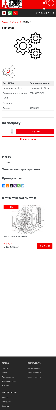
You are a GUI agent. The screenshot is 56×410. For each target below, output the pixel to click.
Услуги (4, 373)
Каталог (15, 22)
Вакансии (5, 406)
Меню (5, 363)
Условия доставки (34, 373)
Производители (8, 377)
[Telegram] (22, 185)
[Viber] (15, 185)
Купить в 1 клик (28, 139)
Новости (5, 398)
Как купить (34, 363)
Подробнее (44, 246)
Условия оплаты (33, 369)
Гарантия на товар (34, 377)
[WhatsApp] (19, 185)
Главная (5, 22)
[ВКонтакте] (3, 185)
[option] (28, 46)
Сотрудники (6, 402)
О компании (9, 392)
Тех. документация (9, 381)
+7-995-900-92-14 (45, 13)
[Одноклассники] (7, 185)
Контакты (5, 386)
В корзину (35, 131)
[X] (11, 185)
